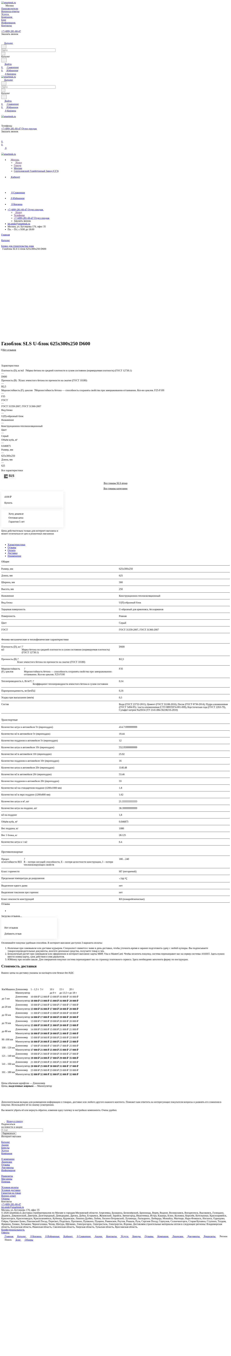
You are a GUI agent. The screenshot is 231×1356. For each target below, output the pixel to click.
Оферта (5, 1232)
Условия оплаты (10, 1187)
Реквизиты (7, 1176)
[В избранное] (2, 351)
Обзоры (5, 1198)
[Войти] (2, 138)
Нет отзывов (9, 350)
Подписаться (9, 1133)
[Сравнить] (2, 354)
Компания (6, 1153)
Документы (7, 1167)
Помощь (5, 1181)
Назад (18, 162)
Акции (5, 1145)
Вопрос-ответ (8, 1195)
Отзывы (12, 547)
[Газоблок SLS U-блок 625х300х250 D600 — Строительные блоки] (113, 293)
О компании (7, 1159)
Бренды (5, 1147)
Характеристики (16, 544)
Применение (14, 556)
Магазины (6, 1178)
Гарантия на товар (11, 1193)
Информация (8, 1170)
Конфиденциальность (13, 1229)
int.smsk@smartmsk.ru (19, 223)
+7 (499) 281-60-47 (11, 31)
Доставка (12, 553)
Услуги (5, 1150)
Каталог (5, 1142)
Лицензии (6, 1162)
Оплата (11, 550)
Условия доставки (10, 1190)
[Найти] (4, 60)
